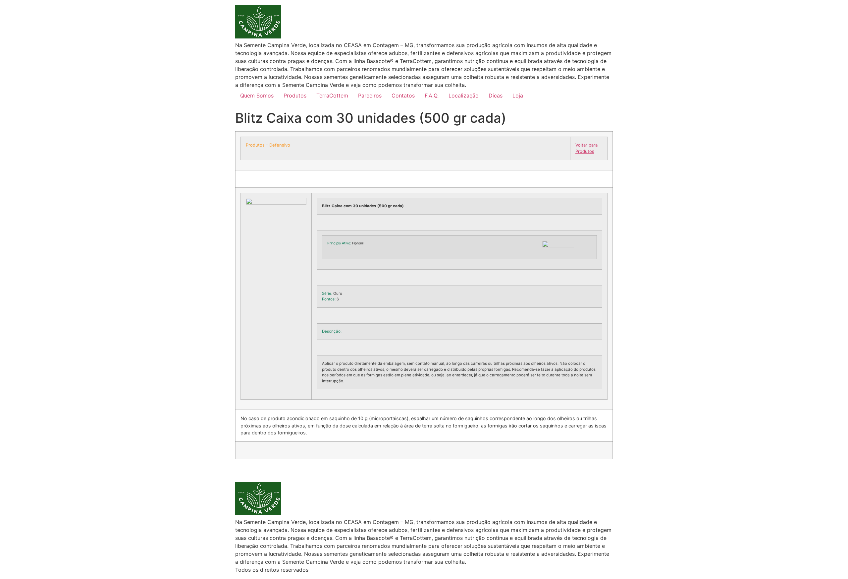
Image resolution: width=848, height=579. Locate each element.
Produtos (295, 95)
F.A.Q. (432, 95)
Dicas (496, 95)
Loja (517, 95)
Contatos (403, 95)
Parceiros (370, 95)
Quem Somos (257, 95)
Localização (464, 95)
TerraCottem (332, 95)
